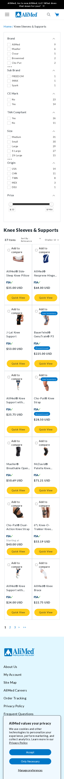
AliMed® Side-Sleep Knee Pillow (17, 273)
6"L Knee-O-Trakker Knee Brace (42, 527)
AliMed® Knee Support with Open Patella (15, 400)
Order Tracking (15, 698)
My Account (13, 674)
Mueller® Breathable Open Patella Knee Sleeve (17, 466)
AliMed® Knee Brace (43, 588)
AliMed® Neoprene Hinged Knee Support (45, 273)
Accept (30, 752)
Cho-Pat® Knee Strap (44, 400)
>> (24, 627)
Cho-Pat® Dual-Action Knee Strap (18, 527)
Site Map (10, 682)
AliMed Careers (15, 690)
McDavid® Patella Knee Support (42, 466)
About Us (10, 667)
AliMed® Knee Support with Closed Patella (15, 588)
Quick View (18, 297)
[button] (7, 14)
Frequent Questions (19, 714)
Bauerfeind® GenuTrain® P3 (44, 334)
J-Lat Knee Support (13, 334)
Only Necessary (30, 761)
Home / (9, 26)
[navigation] (32, 127)
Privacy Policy (18, 742)
